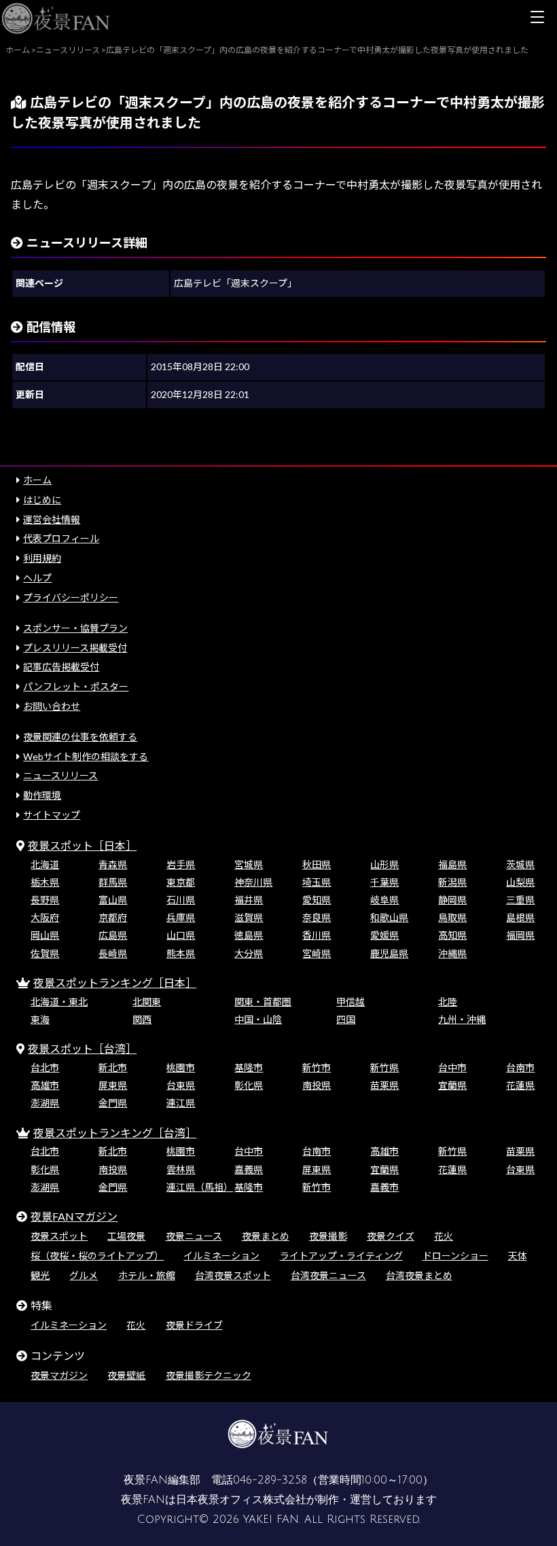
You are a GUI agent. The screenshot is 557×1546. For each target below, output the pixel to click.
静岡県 (452, 899)
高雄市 (45, 1085)
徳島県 (248, 935)
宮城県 (248, 864)
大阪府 (45, 917)
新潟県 (452, 882)
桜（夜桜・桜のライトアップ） (97, 1255)
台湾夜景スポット (233, 1275)
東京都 (180, 882)
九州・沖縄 (462, 1019)
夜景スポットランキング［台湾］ (114, 1132)
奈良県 (316, 917)
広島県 (112, 935)
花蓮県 (520, 1085)
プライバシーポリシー (70, 597)
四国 (345, 1019)
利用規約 (42, 558)
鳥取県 (452, 917)
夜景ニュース (194, 1236)
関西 (141, 1019)
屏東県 (112, 1085)
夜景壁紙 (126, 1375)
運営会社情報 (51, 519)
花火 (443, 1236)
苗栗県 (384, 1085)
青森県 (112, 864)
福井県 (248, 899)
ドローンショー (455, 1255)
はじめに (42, 499)
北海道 (45, 864)
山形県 (384, 864)
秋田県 (316, 864)
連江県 (180, 1103)
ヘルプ (37, 577)
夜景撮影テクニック (208, 1375)
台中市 (452, 1067)
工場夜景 (126, 1236)
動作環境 (42, 795)
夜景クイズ (390, 1236)
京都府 (112, 917)
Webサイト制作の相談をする (85, 756)
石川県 (180, 899)
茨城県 (520, 864)
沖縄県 (452, 953)
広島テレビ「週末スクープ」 (235, 283)
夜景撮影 (328, 1236)
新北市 (112, 1067)
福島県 (452, 864)
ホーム (37, 480)
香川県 (316, 935)
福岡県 (520, 935)
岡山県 (45, 935)
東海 (40, 1019)
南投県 (316, 1085)
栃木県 (45, 882)
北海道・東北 (59, 1001)
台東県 (180, 1085)
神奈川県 (253, 882)
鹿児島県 (389, 953)
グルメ (83, 1275)
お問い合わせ (51, 706)
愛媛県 (384, 935)
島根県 (520, 917)
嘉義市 (384, 1187)
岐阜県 (384, 899)
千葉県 (384, 882)
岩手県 (180, 864)
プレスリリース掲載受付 (75, 647)
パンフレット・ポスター (75, 686)
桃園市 (180, 1067)
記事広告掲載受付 (61, 666)
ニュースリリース (60, 775)
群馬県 (112, 882)
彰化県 (248, 1085)
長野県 (45, 899)
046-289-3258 (270, 1480)
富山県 (112, 899)
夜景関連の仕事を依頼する (80, 736)
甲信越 (350, 1001)
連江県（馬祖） (199, 1187)
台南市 (520, 1067)
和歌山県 (389, 917)
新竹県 (384, 1067)
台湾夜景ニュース (328, 1275)
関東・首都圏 (262, 1001)
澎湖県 (45, 1103)
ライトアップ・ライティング (341, 1255)
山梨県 (520, 882)
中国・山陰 (258, 1019)
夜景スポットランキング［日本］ (114, 982)
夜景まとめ (265, 1236)
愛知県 (316, 899)
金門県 (112, 1103)
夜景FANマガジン (74, 1216)
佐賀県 (45, 953)
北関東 (146, 1001)
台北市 (45, 1067)
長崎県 (112, 953)
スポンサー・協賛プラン (75, 628)
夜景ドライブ (194, 1325)
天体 (517, 1255)
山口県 (180, 935)
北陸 (447, 1001)
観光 (40, 1275)
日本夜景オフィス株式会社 (241, 1500)
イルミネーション (221, 1255)
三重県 (520, 899)
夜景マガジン (59, 1375)
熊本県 (180, 953)
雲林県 (180, 1169)
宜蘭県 (452, 1085)
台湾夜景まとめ (419, 1275)
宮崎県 (316, 953)
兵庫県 (180, 917)
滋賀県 (248, 917)
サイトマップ (51, 815)
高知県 (452, 935)
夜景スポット (59, 1236)
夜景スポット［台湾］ (82, 1048)
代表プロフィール (61, 538)
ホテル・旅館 (146, 1275)
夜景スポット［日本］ (82, 845)
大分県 (248, 953)
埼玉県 (316, 882)
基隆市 (248, 1067)
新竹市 (316, 1067)
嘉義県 (248, 1169)
